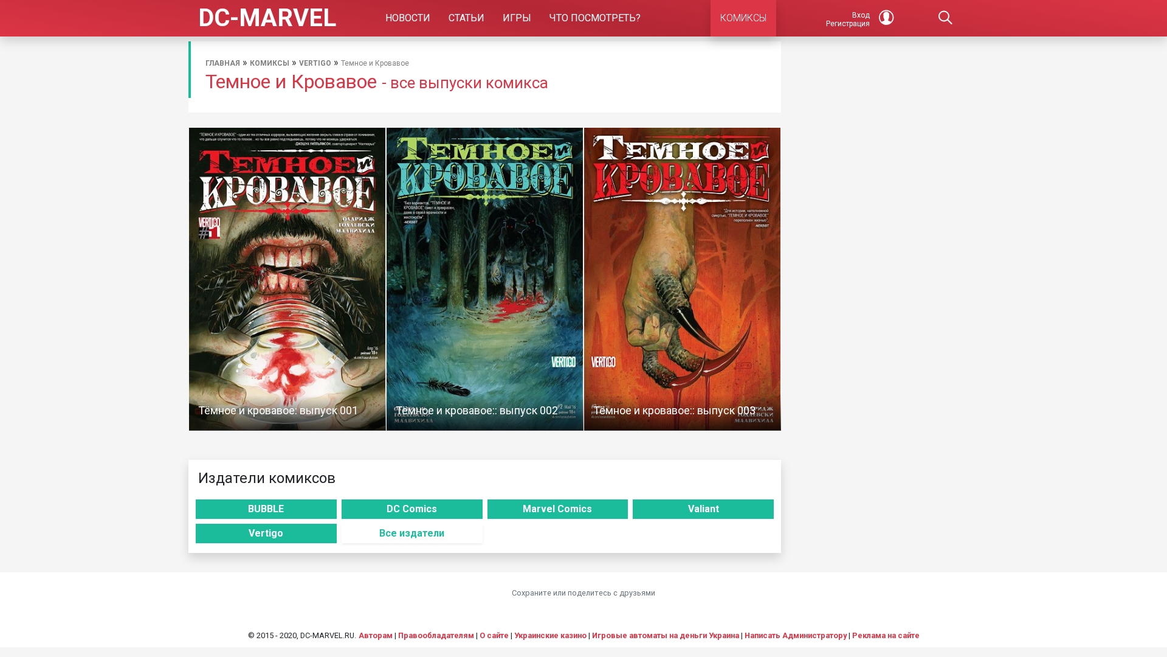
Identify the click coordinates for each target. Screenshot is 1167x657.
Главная (222, 63)
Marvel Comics (557, 509)
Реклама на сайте (886, 635)
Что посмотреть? (595, 18)
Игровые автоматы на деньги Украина (665, 635)
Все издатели (411, 533)
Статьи (466, 18)
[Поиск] (946, 18)
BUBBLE (266, 509)
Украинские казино (550, 635)
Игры (517, 18)
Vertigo (315, 63)
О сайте (494, 635)
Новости (407, 18)
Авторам (376, 635)
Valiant (703, 509)
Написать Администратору (796, 635)
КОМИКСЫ (743, 18)
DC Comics (412, 509)
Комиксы (269, 63)
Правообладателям (436, 635)
